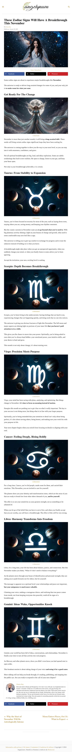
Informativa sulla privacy (14, 747)
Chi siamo (26, 747)
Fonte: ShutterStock (36, 70)
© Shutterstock (36, 218)
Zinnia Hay (8, 27)
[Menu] (3, 7)
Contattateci (35, 747)
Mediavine (51, 750)
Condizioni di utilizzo (47, 747)
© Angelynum (36, 135)
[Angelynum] (36, 7)
